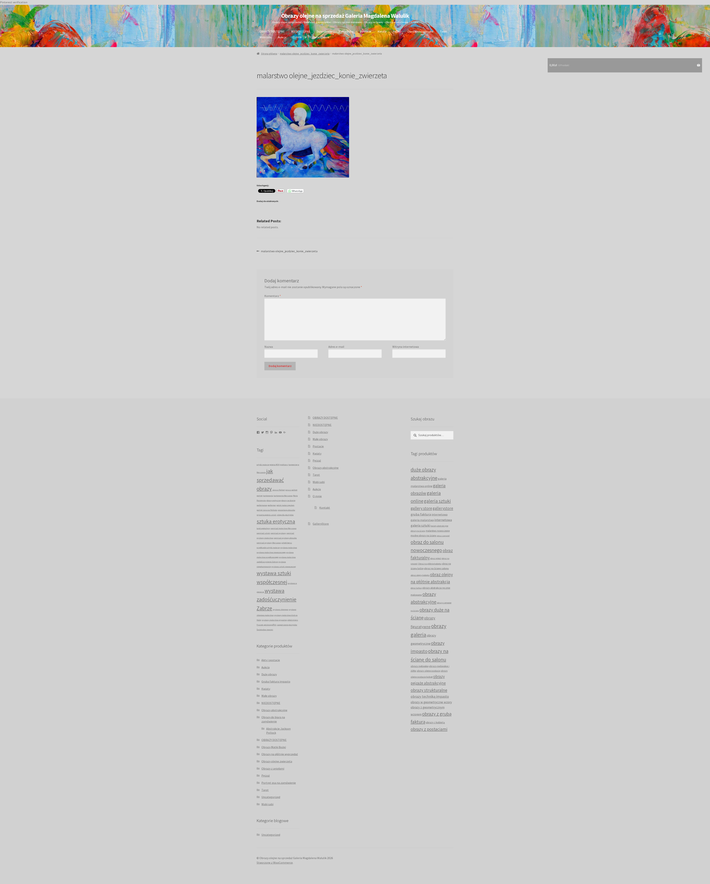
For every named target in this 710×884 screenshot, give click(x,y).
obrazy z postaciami (429, 729)
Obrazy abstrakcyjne (420, 31)
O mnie (297, 37)
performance (262, 505)
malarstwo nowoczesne (438, 530)
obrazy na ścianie (288, 500)
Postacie (365, 31)
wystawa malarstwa (288, 547)
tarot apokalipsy (263, 528)
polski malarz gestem (285, 505)
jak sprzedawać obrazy (270, 480)
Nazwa (268, 346)
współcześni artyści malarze (268, 547)
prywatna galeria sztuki (266, 515)
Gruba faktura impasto (275, 681)
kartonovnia (268, 495)
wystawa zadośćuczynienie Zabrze (276, 599)
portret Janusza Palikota (267, 510)
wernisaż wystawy (278, 533)
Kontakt (324, 507)
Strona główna (269, 53)
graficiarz (284, 464)
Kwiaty (382, 31)
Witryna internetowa (405, 346)
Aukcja (282, 37)
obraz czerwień (443, 536)
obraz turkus (416, 588)
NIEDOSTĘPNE (300, 31)
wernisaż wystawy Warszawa (269, 543)
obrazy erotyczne (273, 500)
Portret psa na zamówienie (278, 783)
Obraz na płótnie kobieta (429, 563)
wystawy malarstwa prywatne (274, 620)
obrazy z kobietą (435, 722)
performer (272, 505)
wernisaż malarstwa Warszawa (283, 528)
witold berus (286, 543)
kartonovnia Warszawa (283, 495)
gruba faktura (421, 514)
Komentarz (272, 296)
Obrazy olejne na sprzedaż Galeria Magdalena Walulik (345, 15)
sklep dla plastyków (285, 515)
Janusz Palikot (278, 490)
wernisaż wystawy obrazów (285, 538)
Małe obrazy (346, 31)
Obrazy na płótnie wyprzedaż (279, 754)
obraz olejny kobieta (420, 575)
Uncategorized (270, 797)
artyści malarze (263, 464)
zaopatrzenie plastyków (287, 625)
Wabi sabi (266, 37)
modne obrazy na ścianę (423, 535)
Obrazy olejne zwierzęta (276, 761)
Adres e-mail (336, 346)
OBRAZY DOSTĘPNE (272, 31)
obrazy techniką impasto (430, 696)
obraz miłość (435, 558)
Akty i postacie (270, 660)
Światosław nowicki (265, 629)
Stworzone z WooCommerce (275, 862)
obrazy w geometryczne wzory (431, 702)
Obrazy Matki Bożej (273, 747)
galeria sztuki (437, 501)
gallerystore (443, 508)
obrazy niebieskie (419, 666)
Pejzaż (397, 31)
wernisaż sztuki (263, 533)
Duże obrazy (324, 31)
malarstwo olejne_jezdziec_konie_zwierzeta (304, 53)
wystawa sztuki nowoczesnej (283, 566)
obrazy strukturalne (429, 690)
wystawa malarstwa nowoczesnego (271, 552)
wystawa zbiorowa (280, 609)
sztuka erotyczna (276, 521)
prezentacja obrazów (286, 510)
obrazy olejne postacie (428, 670)
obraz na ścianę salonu (436, 568)
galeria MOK (275, 464)
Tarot (443, 31)
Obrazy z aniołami (272, 768)
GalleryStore (321, 37)
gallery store (421, 508)
